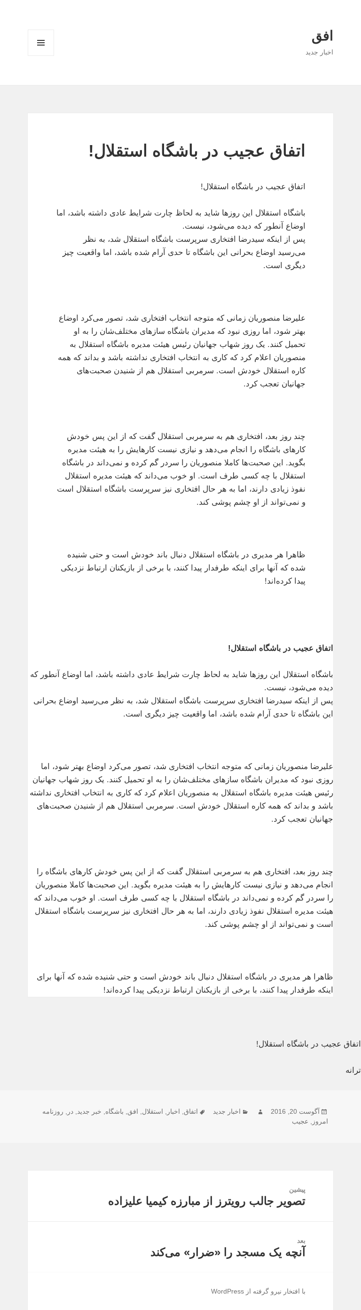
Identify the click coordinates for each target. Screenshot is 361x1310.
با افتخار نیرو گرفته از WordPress (258, 1291)
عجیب (300, 1121)
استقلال (152, 1111)
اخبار (173, 1111)
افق (322, 35)
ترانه (353, 1070)
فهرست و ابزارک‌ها (41, 55)
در (70, 1111)
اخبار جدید (227, 1111)
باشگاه (114, 1111)
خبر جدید (89, 1111)
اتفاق (191, 1111)
